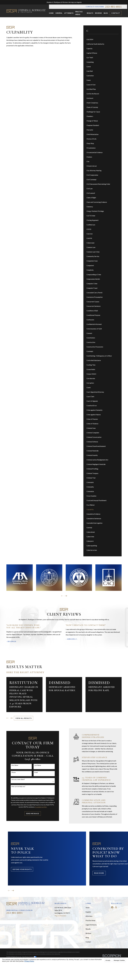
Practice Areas (90, 920)
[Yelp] (116, 907)
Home (88, 907)
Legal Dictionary (91, 925)
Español (88, 912)
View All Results (24, 718)
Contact (115, 13)
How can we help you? (18, 786)
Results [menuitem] (90, 13)
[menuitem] (102, 39)
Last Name (37, 765)
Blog (87, 937)
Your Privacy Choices (28, 957)
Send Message (32, 813)
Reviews (88, 933)
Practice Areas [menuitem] (79, 13)
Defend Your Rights (22, 869)
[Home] (25, 10)
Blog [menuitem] (106, 13)
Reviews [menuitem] (98, 13)
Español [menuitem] (59, 13)
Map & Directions (60, 916)
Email (36, 772)
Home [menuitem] (51, 13)
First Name (15, 765)
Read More (99, 873)
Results (88, 929)
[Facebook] (112, 907)
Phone (14, 772)
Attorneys (89, 916)
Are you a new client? (18, 779)
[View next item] (66, 596)
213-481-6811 (113, 7)
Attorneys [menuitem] (68, 13)
